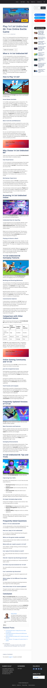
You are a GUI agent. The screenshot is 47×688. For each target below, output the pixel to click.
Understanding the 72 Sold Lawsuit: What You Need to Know (42, 43)
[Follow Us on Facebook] (34, 669)
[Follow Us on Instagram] (39, 669)
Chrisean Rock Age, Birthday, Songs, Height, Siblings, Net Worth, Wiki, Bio (41, 32)
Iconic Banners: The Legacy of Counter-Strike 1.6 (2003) (15, 143)
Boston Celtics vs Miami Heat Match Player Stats (42, 38)
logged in (11, 657)
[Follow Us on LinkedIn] (41, 669)
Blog (28, 1)
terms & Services (31, 685)
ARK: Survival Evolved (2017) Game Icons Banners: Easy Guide (14, 352)
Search (43, 7)
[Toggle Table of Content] (15, 50)
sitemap (36, 677)
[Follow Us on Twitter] (36, 669)
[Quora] (5, 625)
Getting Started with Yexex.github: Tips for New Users (14, 646)
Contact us (19, 685)
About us (14, 685)
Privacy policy (24, 685)
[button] (44, 2)
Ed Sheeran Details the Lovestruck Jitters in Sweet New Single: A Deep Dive (42, 65)
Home (17, 1)
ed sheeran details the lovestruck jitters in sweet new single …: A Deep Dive (42, 48)
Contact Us (39, 1)
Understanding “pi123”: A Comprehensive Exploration (41, 54)
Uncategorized (7, 643)
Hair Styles (23, 1)
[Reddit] (4, 625)
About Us (33, 1)
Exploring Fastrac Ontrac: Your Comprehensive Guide (41, 59)
